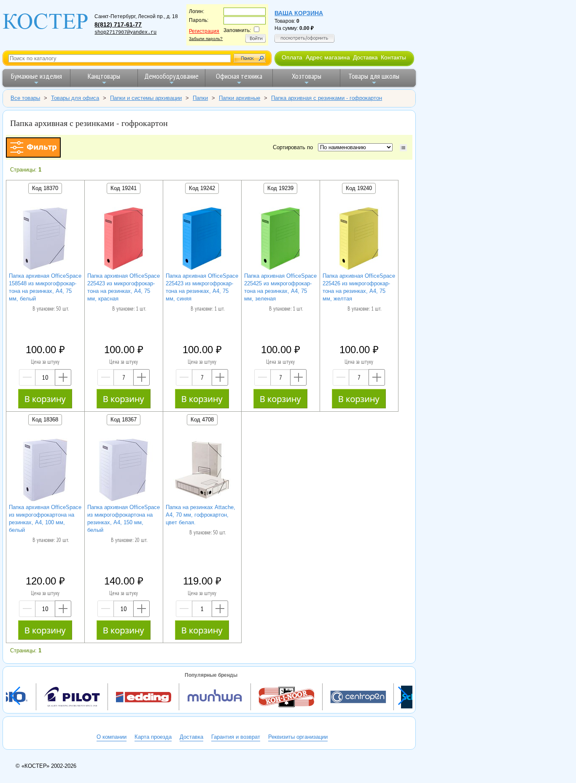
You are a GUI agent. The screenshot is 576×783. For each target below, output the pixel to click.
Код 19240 (359, 188)
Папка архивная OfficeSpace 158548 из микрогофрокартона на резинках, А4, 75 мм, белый (45, 287)
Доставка (365, 57)
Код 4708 (202, 419)
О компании (112, 737)
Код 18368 (45, 419)
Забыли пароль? (206, 38)
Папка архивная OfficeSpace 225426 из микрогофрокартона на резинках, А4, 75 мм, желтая (359, 287)
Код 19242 (202, 188)
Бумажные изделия (36, 76)
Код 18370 (45, 188)
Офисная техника (239, 76)
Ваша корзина (299, 13)
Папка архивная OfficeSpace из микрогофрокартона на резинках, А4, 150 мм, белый (123, 518)
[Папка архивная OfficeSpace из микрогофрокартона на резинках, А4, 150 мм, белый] (123, 471)
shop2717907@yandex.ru (125, 32)
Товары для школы (373, 76)
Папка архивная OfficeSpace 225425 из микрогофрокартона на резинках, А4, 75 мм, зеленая (280, 287)
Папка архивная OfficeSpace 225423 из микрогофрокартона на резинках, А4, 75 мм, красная (123, 287)
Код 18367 (123, 419)
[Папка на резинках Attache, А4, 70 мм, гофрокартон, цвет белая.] (202, 471)
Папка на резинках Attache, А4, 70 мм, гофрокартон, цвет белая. (200, 515)
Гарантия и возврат (235, 737)
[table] (403, 147)
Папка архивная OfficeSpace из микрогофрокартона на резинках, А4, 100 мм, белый (45, 518)
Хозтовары (306, 76)
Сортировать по (294, 147)
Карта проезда (153, 737)
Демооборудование (171, 76)
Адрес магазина (328, 57)
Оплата (292, 57)
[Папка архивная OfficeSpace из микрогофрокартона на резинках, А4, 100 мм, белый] (45, 471)
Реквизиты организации (298, 737)
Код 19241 (123, 188)
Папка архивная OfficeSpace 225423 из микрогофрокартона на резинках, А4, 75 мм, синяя (202, 287)
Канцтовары (104, 76)
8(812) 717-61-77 (118, 24)
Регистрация (204, 31)
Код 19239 (280, 188)
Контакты (393, 57)
